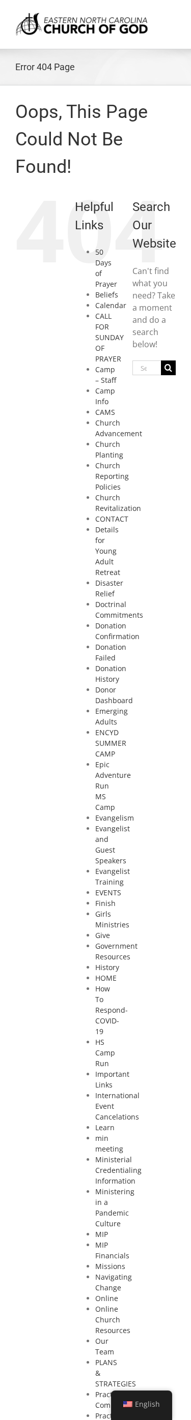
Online (106, 1298)
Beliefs (106, 294)
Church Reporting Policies (112, 476)
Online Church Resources (112, 1319)
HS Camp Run (105, 1052)
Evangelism (114, 818)
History (107, 967)
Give (102, 935)
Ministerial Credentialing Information (118, 1170)
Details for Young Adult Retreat (107, 551)
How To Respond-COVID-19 (111, 1010)
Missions (110, 1266)
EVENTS (108, 892)
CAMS (105, 412)
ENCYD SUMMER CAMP (110, 743)
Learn (105, 1127)
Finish (105, 903)
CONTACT (111, 519)
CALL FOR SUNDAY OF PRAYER (109, 337)
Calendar (110, 305)
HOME (106, 978)
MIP (101, 1234)
